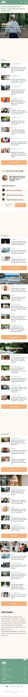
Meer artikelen (14, 162)
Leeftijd (4, 672)
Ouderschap (5, 674)
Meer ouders (14, 536)
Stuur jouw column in (20, 205)
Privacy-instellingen (6, 681)
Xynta (16, 693)
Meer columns (14, 268)
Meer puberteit (14, 469)
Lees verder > (17, 177)
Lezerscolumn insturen (7, 676)
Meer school (14, 603)
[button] (24, 667)
